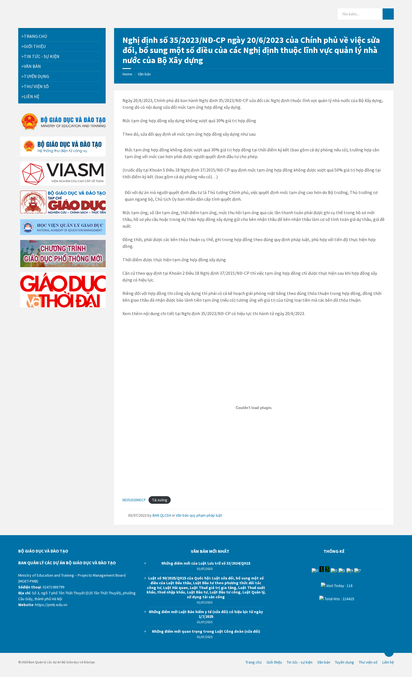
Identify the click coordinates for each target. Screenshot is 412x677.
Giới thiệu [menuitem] (274, 662)
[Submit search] (388, 14)
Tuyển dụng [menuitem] (344, 662)
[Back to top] (389, 652)
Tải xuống (159, 500)
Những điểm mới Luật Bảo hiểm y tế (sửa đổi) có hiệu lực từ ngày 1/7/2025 (206, 614)
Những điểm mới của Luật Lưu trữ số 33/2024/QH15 (205, 563)
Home (127, 74)
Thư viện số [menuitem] (368, 662)
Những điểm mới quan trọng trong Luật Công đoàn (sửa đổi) (206, 631)
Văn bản (144, 74)
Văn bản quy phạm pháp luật (199, 515)
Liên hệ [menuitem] (388, 662)
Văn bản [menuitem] (323, 662)
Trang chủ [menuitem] (254, 662)
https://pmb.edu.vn (51, 604)
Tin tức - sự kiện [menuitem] (300, 662)
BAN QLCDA (161, 515)
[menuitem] (62, 36)
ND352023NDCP (134, 500)
